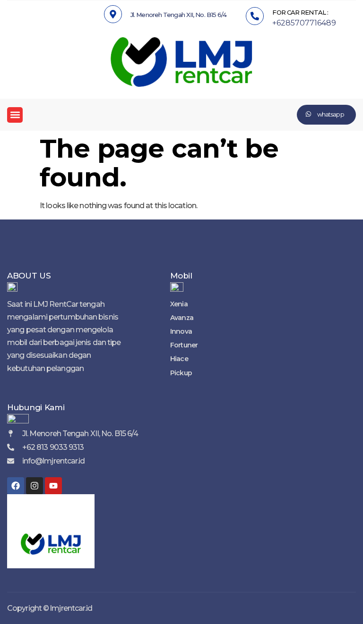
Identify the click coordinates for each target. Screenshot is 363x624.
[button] (15, 115)
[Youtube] (53, 485)
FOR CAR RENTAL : (300, 12)
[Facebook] (15, 485)
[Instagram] (34, 485)
